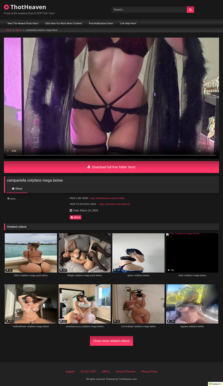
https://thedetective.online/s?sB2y (107, 198)
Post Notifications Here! (101, 23)
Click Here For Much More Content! (63, 23)
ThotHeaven (27, 7)
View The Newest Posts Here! (23, 23)
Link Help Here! (128, 23)
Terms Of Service (125, 371)
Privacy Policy (149, 371)
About (18, 188)
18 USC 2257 (88, 371)
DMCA (106, 371)
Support (69, 371)
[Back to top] (212, 376)
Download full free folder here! (113, 167)
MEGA (19, 30)
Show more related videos (111, 341)
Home (8, 30)
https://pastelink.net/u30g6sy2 (114, 204)
